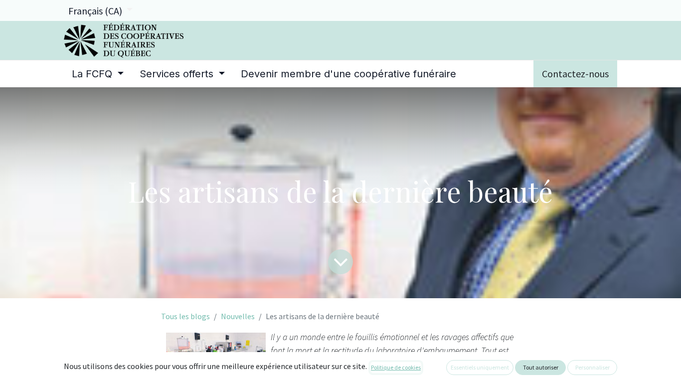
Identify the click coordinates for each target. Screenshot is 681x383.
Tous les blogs (185, 316)
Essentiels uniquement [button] (480, 367)
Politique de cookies (396, 367)
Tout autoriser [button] (540, 367)
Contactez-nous (575, 73)
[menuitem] (98, 73)
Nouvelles (238, 316)
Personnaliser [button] (592, 367)
